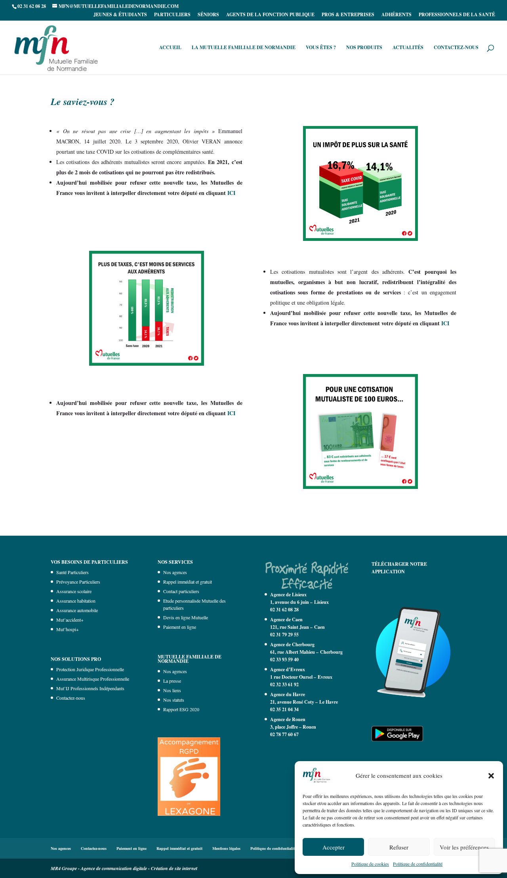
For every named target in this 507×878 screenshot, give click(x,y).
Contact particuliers (181, 591)
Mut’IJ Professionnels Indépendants (90, 688)
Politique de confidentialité (417, 864)
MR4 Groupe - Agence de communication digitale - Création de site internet (124, 868)
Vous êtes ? (321, 48)
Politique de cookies (370, 864)
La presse (172, 681)
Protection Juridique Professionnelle (90, 669)
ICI (231, 193)
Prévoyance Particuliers (78, 581)
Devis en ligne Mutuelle (185, 617)
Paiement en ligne (179, 627)
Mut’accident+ (70, 620)
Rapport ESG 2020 (181, 709)
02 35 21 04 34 (284, 709)
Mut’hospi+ (67, 629)
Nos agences (175, 572)
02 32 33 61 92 (284, 684)
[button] (491, 776)
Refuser (398, 847)
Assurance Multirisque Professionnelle (92, 679)
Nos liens (172, 690)
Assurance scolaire (73, 591)
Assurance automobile (77, 610)
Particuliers (172, 15)
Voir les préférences (464, 847)
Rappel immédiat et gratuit (187, 581)
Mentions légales (226, 848)
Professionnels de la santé (457, 15)
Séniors (208, 15)
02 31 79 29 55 (284, 634)
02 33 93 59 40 (284, 659)
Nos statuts (173, 700)
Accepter (333, 847)
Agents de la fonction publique (270, 15)
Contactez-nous (456, 48)
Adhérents (396, 15)
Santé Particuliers (72, 572)
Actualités (408, 48)
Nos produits (364, 48)
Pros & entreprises (348, 15)
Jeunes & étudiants (120, 15)
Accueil (170, 48)
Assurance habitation (75, 600)
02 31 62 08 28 (284, 609)
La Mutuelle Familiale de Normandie (243, 48)
